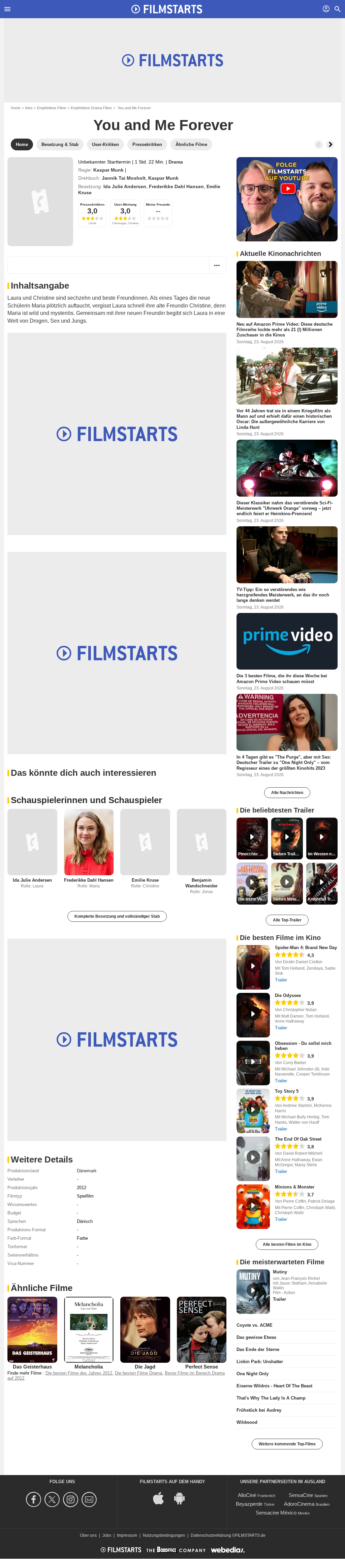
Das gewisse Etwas (256, 1337)
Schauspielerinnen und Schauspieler (86, 800)
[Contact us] (90, 1499)
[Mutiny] (253, 1291)
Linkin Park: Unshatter (260, 1361)
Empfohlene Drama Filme (91, 108)
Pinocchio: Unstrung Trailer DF (253, 854)
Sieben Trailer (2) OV (288, 854)
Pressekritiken (92, 204)
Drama (175, 162)
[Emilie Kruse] (145, 842)
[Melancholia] (89, 1330)
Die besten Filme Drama (138, 1373)
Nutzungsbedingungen (164, 1535)
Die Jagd (145, 1367)
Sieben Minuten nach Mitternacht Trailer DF (288, 899)
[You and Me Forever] (40, 201)
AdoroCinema (299, 1504)
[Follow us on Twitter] (53, 1499)
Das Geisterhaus (32, 1367)
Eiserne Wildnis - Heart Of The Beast (274, 1385)
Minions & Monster (294, 1186)
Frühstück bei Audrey (259, 1410)
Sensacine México (276, 1513)
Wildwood (247, 1422)
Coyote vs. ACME (255, 1325)
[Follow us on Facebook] (34, 1499)
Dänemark (87, 1170)
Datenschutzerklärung (211, 1535)
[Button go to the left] (319, 145)
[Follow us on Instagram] (71, 1499)
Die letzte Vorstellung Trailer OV (253, 899)
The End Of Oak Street (298, 1139)
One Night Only (253, 1373)
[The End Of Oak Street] (253, 1159)
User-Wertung (125, 204)
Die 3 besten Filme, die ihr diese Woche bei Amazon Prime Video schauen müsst (282, 678)
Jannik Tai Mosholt (124, 178)
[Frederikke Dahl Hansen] (89, 842)
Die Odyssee (288, 995)
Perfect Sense (201, 1367)
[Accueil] (166, 9)
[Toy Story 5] (253, 1111)
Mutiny (280, 1271)
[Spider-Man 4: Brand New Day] (253, 967)
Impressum (127, 1535)
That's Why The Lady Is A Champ (271, 1398)
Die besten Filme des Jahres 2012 (78, 1373)
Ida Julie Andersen (124, 186)
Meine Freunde (158, 204)
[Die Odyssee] (253, 1015)
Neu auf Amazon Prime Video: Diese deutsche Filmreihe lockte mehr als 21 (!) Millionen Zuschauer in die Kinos (285, 330)
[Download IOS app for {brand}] (162, 1498)
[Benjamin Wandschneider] (202, 842)
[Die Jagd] (145, 1330)
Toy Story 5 (287, 1091)
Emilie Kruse (145, 880)
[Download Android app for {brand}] (183, 1498)
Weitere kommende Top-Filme (287, 1444)
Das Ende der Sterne (258, 1349)
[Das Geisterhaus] (32, 1330)
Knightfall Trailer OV (323, 899)
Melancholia (88, 1367)
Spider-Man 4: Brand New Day (306, 947)
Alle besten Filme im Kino (287, 1244)
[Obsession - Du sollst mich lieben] (253, 1063)
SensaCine (301, 1495)
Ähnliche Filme (41, 1288)
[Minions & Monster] (253, 1206)
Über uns (88, 1535)
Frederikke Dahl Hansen (176, 186)
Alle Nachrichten (287, 792)
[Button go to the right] (330, 145)
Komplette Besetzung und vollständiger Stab (117, 916)
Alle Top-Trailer (287, 920)
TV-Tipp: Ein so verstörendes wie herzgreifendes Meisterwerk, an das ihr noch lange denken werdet (283, 595)
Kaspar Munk (108, 170)
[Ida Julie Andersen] (32, 842)
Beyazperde (249, 1504)
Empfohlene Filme (51, 108)
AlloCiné (247, 1495)
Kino (28, 108)
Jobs (106, 1535)
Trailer (281, 979)
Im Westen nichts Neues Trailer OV (323, 854)
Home (16, 108)
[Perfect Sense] (202, 1330)
